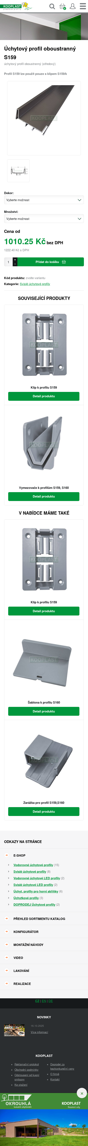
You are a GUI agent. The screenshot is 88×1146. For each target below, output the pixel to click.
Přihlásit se (73, 6)
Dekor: (9, 193)
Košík (66, 9)
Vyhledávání (52, 6)
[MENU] (83, 6)
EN (44, 1001)
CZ (37, 1001)
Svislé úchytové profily (35, 284)
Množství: (11, 211)
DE (51, 1001)
